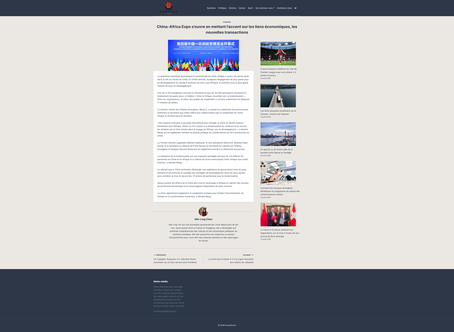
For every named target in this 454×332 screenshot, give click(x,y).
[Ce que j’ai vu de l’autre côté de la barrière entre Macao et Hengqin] (280, 134)
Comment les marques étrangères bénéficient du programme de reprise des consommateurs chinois (280, 191)
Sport (250, 8)
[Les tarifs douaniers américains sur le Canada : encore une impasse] (280, 95)
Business (211, 8)
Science (232, 8)
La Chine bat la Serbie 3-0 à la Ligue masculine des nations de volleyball (230, 259)
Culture (241, 8)
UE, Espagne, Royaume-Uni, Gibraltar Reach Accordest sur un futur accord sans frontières (175, 259)
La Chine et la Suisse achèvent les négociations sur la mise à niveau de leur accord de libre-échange (279, 233)
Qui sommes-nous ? (264, 8)
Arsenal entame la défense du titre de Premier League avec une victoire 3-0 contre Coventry (278, 72)
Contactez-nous (284, 8)
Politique (222, 8)
